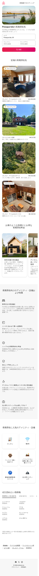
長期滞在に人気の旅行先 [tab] (9, 496)
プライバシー (15, 567)
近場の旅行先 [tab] (23, 496)
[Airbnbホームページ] (3, 3)
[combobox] (19, 37)
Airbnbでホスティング (27, 3)
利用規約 (23, 567)
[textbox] (10, 44)
